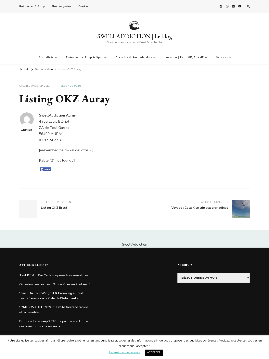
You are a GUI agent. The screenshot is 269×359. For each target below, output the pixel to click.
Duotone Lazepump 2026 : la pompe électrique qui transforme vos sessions (53, 324)
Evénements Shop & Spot (84, 57)
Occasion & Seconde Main (133, 57)
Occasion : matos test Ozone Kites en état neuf (54, 284)
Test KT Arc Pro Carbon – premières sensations (54, 275)
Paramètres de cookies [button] (124, 352)
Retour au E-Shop (32, 6)
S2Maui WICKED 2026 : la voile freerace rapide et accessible (53, 309)
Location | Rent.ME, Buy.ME (184, 57)
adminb (26, 130)
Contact (84, 6)
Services (222, 57)
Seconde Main (70, 85)
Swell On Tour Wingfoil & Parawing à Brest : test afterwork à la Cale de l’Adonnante (52, 295)
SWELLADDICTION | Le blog (134, 36)
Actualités (46, 57)
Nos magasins (61, 6)
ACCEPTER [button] (153, 352)
